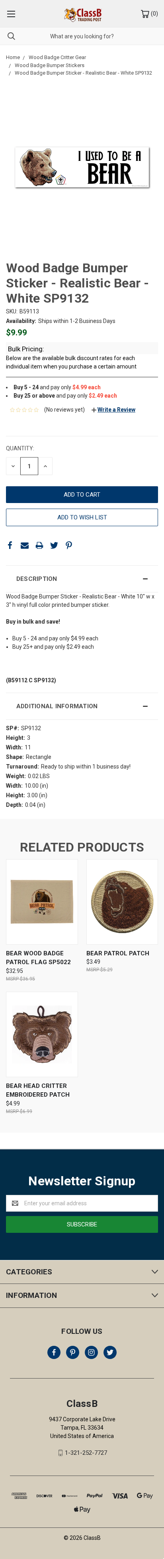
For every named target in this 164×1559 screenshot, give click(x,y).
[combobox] (82, 36)
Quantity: (20, 448)
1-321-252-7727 (86, 1452)
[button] (82, 578)
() (154, 13)
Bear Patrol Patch (117, 953)
